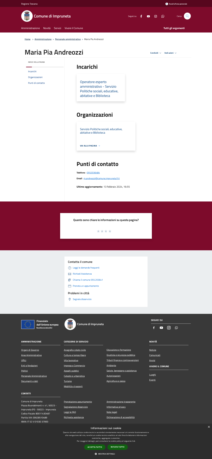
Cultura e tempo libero (75, 355)
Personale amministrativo (68, 39)
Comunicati (154, 355)
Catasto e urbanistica (74, 376)
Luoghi (152, 374)
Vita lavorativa (71, 360)
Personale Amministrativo (34, 376)
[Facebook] (140, 16)
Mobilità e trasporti (73, 386)
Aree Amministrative (31, 355)
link (133, 441)
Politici (24, 370)
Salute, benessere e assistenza (122, 370)
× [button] (209, 427)
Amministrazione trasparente (121, 401)
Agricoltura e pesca (116, 381)
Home (27, 39)
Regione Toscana (29, 3)
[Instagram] (154, 16)
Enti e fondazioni (29, 365)
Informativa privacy (116, 407)
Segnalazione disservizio (76, 407)
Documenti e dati (29, 381)
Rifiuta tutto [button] (117, 447)
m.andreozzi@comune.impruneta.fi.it (102, 178)
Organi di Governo (30, 350)
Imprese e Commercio (74, 365)
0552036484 (93, 172)
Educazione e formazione (119, 350)
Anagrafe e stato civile (75, 350)
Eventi (152, 380)
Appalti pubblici (71, 370)
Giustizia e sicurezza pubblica (121, 355)
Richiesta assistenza (74, 417)
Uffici (23, 360)
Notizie (152, 350)
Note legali (112, 412)
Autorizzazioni (114, 376)
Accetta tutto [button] (95, 447)
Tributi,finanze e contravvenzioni (123, 360)
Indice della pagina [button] (36, 62)
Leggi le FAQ (70, 412)
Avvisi (152, 360)
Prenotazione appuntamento (78, 401)
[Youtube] (147, 16)
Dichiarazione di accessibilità (121, 417)
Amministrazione (43, 39)
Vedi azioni (169, 52)
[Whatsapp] (162, 16)
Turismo (68, 381)
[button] (106, 454)
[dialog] (106, 441)
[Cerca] (187, 16)
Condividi (154, 52)
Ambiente (111, 365)
